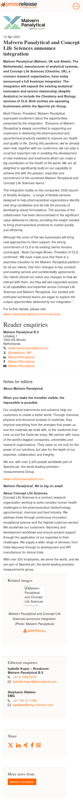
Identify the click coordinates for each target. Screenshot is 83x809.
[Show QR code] (38, 745)
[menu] (76, 6)
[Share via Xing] (26, 745)
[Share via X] (11, 745)
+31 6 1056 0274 (25, 677)
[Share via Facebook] (32, 745)
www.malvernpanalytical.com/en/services (31, 314)
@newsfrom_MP (19, 352)
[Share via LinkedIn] (18, 745)
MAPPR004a (36, 631)
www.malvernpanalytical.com (28, 348)
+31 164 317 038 (25, 700)
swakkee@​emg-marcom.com (33, 705)
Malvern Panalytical (22, 782)
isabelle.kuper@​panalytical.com (35, 681)
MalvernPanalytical (21, 357)
